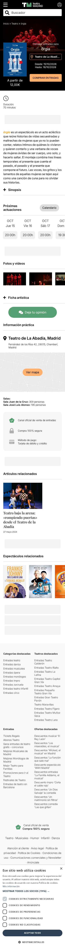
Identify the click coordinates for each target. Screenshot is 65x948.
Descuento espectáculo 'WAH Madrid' (47, 766)
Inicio (6, 23)
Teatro (14, 23)
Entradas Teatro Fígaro (46, 708)
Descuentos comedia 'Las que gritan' (46, 805)
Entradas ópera (11, 672)
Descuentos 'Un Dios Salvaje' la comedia (46, 791)
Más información (11, 886)
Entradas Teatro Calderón (43, 662)
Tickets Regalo (11, 735)
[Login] (59, 5)
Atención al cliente (18, 848)
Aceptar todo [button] (32, 932)
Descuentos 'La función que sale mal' (47, 759)
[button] (32, 891)
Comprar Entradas (46, 77)
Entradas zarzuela (13, 684)
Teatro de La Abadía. (47, 56)
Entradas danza (12, 664)
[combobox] (35, 12)
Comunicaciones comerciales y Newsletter (35, 857)
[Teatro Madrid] (32, 5)
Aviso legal (37, 848)
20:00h (10, 235)
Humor (34, 838)
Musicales (21, 838)
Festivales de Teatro (14, 780)
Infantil (45, 838)
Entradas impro (11, 680)
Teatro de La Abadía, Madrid (34, 338)
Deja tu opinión (35, 312)
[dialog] (32, 906)
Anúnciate (33, 862)
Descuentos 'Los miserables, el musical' (46, 745)
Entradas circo (11, 692)
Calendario (49, 207)
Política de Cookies (29, 853)
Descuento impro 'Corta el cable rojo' (47, 784)
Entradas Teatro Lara (46, 719)
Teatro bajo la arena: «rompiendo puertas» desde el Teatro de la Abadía (20, 519)
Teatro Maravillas (44, 704)
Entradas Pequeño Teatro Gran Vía (44, 692)
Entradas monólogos (14, 676)
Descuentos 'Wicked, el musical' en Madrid (47, 752)
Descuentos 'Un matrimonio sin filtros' (46, 798)
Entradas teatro (11, 660)
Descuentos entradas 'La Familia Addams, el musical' (46, 775)
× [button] (61, 868)
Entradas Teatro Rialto (46, 667)
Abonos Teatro (11, 739)
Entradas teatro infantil (15, 688)
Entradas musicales (14, 668)
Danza (56, 838)
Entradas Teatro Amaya (47, 685)
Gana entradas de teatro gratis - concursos (16, 745)
